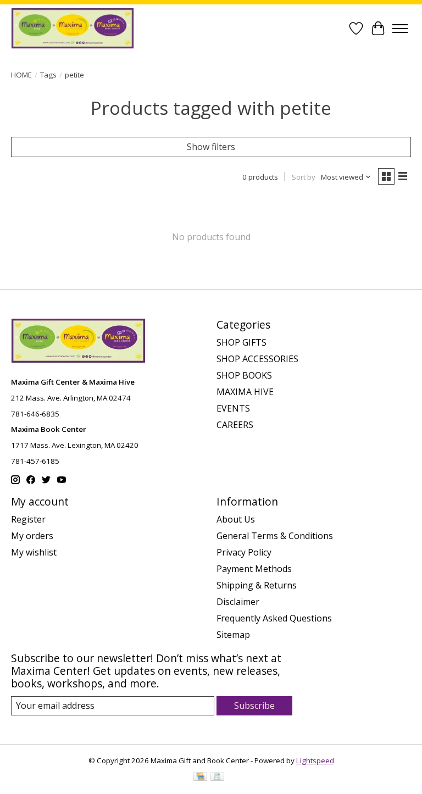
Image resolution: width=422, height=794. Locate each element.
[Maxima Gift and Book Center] (72, 28)
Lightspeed (315, 760)
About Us (235, 519)
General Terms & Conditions (274, 536)
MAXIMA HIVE (245, 392)
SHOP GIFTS (241, 342)
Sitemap (233, 635)
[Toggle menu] (400, 29)
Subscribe (254, 705)
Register (28, 519)
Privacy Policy (243, 552)
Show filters (211, 147)
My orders (32, 536)
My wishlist (34, 552)
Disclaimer (237, 602)
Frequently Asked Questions (274, 618)
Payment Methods (254, 569)
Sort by (303, 177)
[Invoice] (217, 777)
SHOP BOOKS (244, 375)
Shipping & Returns (256, 585)
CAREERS (234, 425)
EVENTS (233, 408)
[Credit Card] (200, 777)
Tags (48, 75)
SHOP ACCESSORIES (257, 359)
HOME (21, 75)
